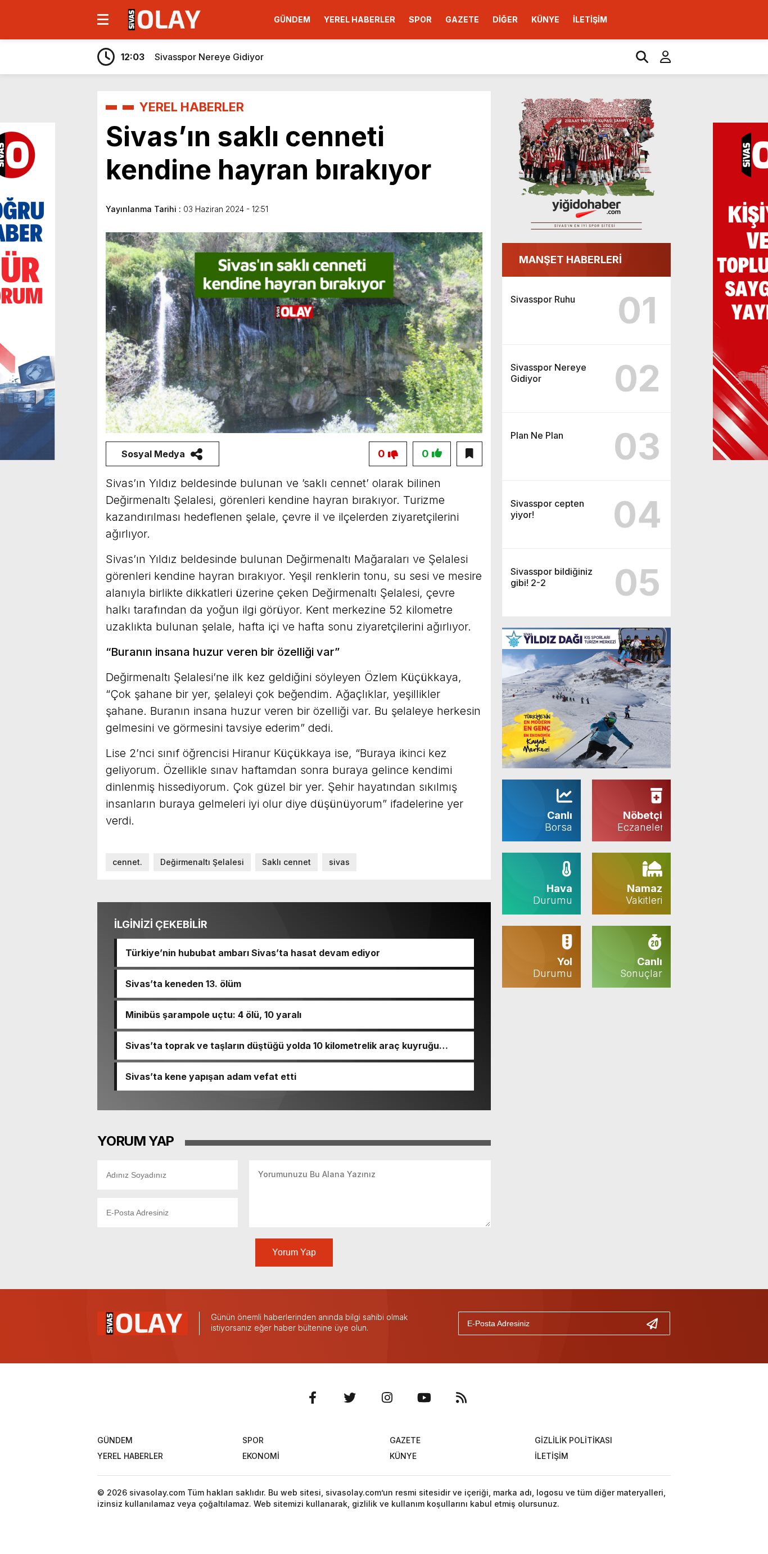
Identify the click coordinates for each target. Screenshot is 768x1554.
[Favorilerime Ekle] (469, 454)
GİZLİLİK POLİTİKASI (573, 1440)
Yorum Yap (294, 1252)
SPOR (420, 19)
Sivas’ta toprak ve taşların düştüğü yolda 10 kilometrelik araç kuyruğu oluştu (282, 1045)
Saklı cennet (286, 862)
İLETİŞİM (590, 19)
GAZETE (462, 19)
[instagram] (387, 1397)
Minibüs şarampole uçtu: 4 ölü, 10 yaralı (213, 1014)
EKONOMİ (260, 1456)
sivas (339, 862)
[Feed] (461, 1397)
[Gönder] (656, 1323)
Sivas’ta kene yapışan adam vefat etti (210, 1076)
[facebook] (312, 1397)
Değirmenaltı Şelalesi (202, 862)
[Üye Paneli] (659, 57)
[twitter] (350, 1397)
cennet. (127, 862)
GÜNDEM (292, 19)
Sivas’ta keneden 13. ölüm (183, 983)
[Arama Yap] (637, 57)
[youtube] (424, 1397)
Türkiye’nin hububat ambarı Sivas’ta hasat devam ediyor (252, 952)
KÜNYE (545, 19)
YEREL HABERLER (359, 19)
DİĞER (505, 19)
